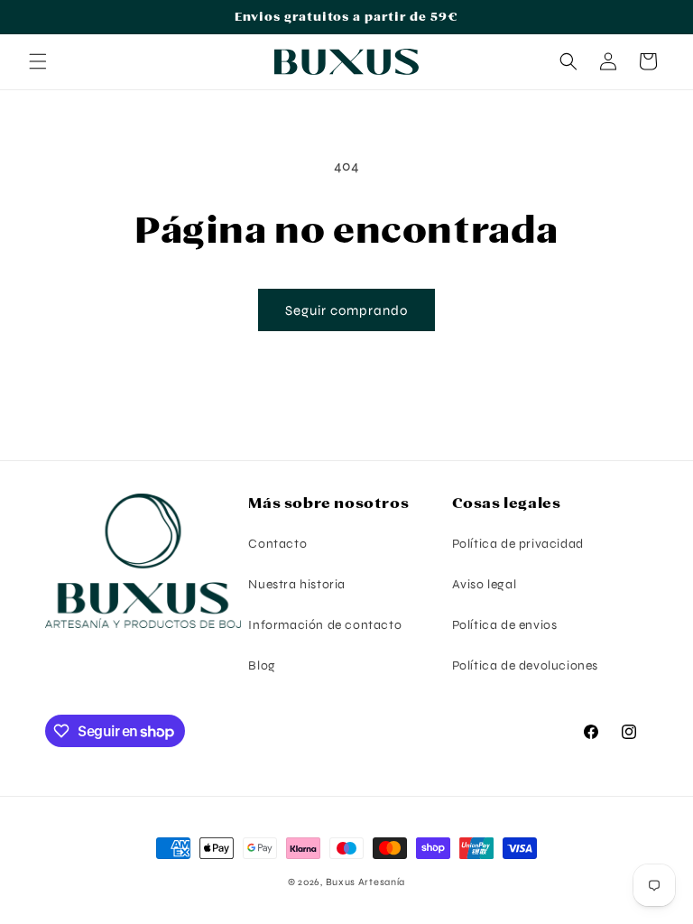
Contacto (277, 543)
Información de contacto (325, 625)
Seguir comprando (346, 310)
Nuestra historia (297, 584)
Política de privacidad (518, 543)
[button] (38, 61)
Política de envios (505, 625)
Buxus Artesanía (366, 882)
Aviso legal (484, 584)
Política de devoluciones (525, 665)
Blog (261, 665)
